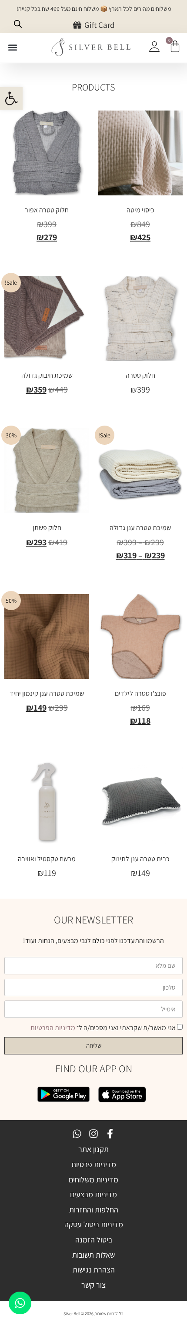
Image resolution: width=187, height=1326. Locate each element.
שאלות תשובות (93, 1255)
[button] (11, 98)
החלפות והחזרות (93, 1210)
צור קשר (93, 1285)
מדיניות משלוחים (93, 1180)
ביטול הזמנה (93, 1240)
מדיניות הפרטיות (52, 1027)
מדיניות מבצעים (93, 1194)
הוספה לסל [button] (47, 560)
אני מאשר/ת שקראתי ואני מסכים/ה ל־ (103, 1027)
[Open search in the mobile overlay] (17, 24)
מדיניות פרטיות (93, 1164)
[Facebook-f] (110, 1133)
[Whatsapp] (77, 1133)
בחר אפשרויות (140, 407)
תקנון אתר (93, 1149)
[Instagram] (93, 1133)
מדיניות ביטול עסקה (93, 1224)
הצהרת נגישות (94, 1270)
